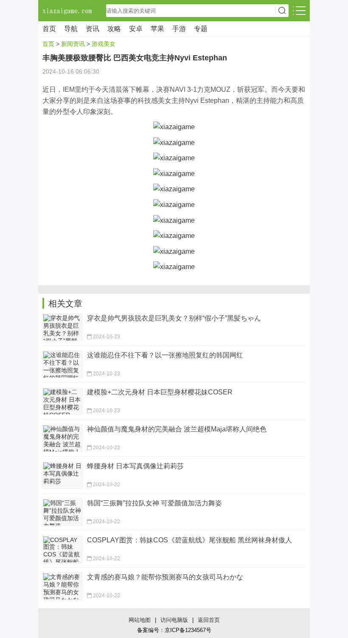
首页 (49, 28)
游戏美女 (103, 43)
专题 (201, 28)
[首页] (67, 10)
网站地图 (140, 620)
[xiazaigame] (174, 126)
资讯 (92, 28)
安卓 (136, 28)
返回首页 (209, 620)
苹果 (157, 28)
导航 (71, 28)
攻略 (114, 28)
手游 (179, 28)
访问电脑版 (174, 620)
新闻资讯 (73, 43)
